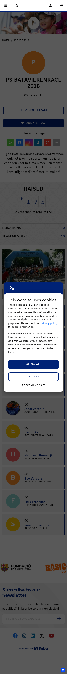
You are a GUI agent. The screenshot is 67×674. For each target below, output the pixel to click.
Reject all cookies (33, 385)
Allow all (33, 364)
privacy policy (49, 323)
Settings (34, 376)
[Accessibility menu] (63, 670)
